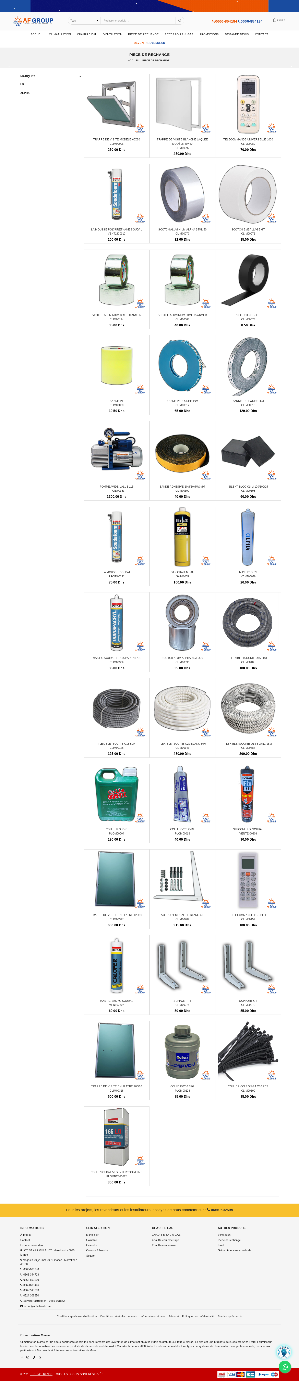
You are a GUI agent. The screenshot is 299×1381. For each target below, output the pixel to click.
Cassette (91, 1245)
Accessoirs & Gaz (179, 34)
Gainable (91, 1240)
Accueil (37, 34)
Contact (261, 34)
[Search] (180, 21)
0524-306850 (31, 1295)
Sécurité (174, 1316)
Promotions (209, 34)
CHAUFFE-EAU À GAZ (166, 1234)
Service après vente (230, 1316)
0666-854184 (226, 21)
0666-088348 (31, 1269)
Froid (221, 1245)
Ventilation (112, 34)
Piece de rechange (143, 34)
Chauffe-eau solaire (164, 1245)
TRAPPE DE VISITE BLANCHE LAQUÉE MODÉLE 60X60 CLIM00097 (182, 144)
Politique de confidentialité (198, 1316)
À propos (25, 1234)
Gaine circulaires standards (234, 1250)
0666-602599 (221, 1210)
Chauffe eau (87, 34)
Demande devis (237, 34)
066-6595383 (31, 1290)
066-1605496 (31, 1285)
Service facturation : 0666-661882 (44, 1300)
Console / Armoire (97, 1250)
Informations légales (153, 1316)
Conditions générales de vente (118, 1316)
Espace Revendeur (32, 1245)
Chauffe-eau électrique (166, 1240)
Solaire (90, 1255)
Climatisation (60, 34)
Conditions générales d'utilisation (77, 1316)
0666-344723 (31, 1274)
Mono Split (92, 1234)
